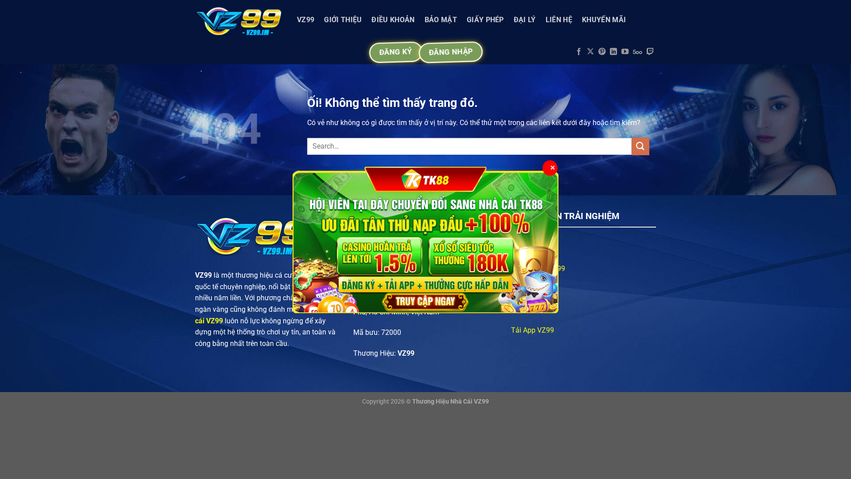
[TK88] (425, 239)
